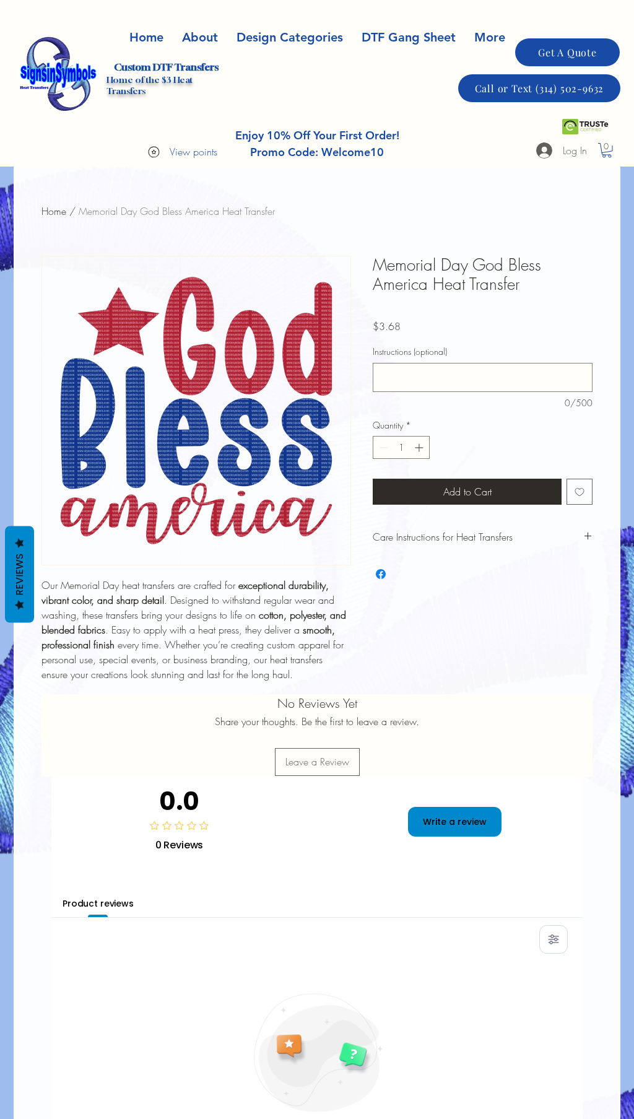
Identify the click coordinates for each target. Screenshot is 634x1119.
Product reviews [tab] (98, 903)
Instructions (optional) (410, 351)
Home (53, 211)
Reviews (19, 574)
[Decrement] (382, 447)
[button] (606, 150)
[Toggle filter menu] (553, 939)
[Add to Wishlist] (580, 492)
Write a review (455, 822)
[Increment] (420, 447)
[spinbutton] (401, 447)
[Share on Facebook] (380, 574)
